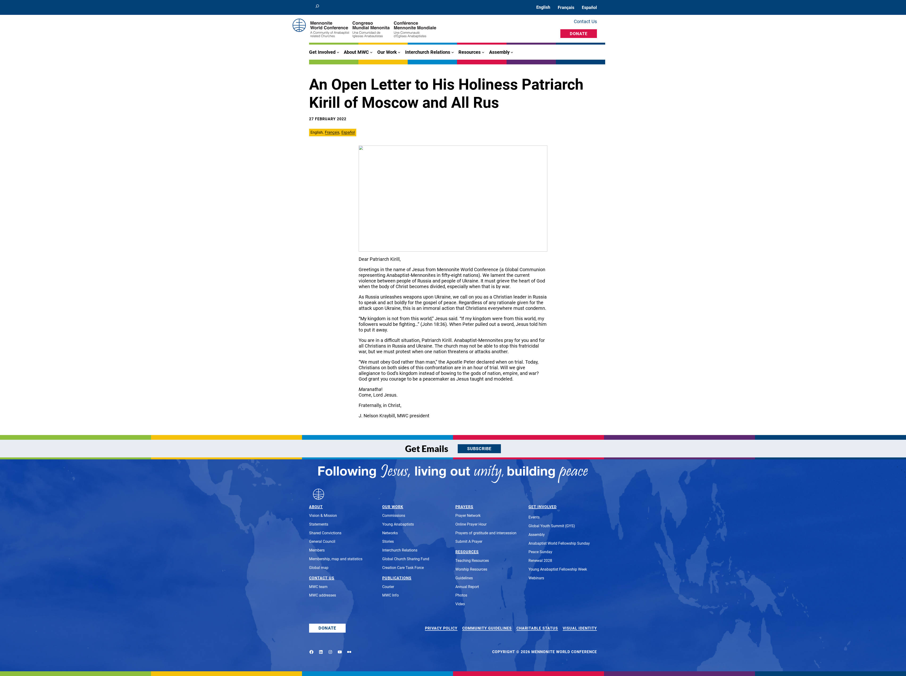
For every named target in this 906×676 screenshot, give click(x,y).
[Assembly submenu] (512, 52)
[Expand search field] (317, 7)
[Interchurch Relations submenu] (452, 52)
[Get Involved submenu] (338, 52)
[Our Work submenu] (399, 52)
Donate (578, 33)
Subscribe (479, 448)
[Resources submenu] (483, 52)
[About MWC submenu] (371, 52)
